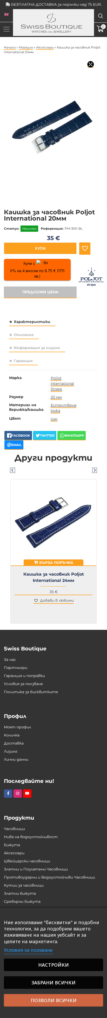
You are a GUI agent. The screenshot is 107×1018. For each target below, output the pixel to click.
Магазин (26, 47)
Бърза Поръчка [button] (55, 562)
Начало (10, 47)
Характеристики (32, 321)
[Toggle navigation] (6, 29)
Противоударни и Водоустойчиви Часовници (49, 877)
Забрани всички (53, 982)
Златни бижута (20, 893)
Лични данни (16, 759)
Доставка (14, 743)
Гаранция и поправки (24, 675)
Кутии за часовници (24, 885)
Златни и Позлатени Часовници (36, 869)
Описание (24, 334)
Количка (11, 735)
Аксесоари (45, 47)
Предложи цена (40, 292)
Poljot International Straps (62, 383)
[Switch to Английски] (6, 14)
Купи (40, 248)
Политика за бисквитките (31, 692)
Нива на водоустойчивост (31, 836)
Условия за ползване (23, 683)
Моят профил (17, 727)
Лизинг (10, 751)
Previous (12, 470)
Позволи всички (54, 1000)
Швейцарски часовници (27, 861)
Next (94, 470)
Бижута (12, 845)
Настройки (53, 965)
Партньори (15, 667)
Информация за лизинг (37, 347)
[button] (84, 248)
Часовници (14, 828)
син (54, 418)
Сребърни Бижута (22, 901)
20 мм (56, 397)
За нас (10, 659)
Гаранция (23, 360)
